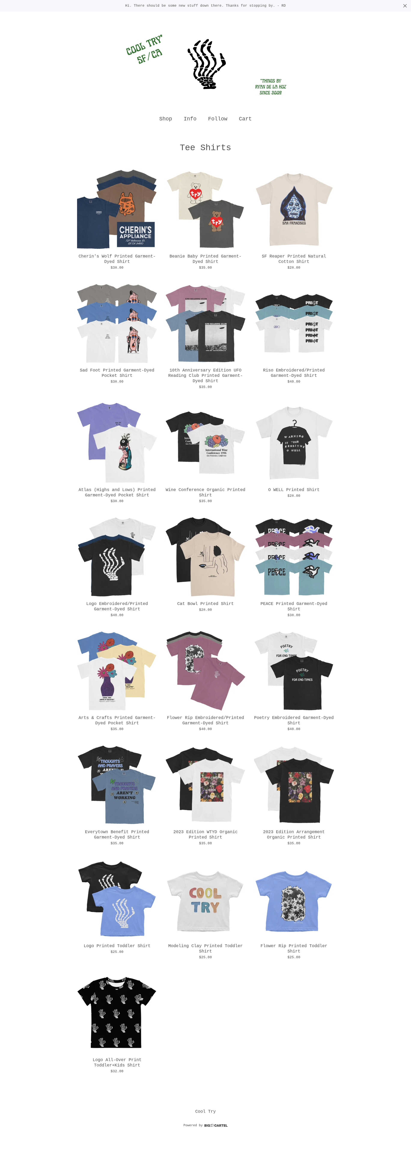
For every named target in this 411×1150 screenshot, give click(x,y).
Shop (165, 119)
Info (190, 119)
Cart (246, 118)
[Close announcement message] (405, 5)
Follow (217, 119)
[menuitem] (165, 119)
